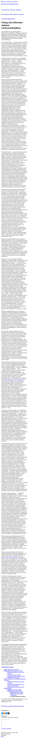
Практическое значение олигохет (15, 687)
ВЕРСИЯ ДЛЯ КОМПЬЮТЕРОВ (9, 4)
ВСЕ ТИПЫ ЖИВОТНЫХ (8, 18)
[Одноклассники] (4, 713)
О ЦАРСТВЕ (6, 9)
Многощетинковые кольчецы (13, 670)
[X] (8, 713)
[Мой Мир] (6, 713)
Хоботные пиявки (16, 692)
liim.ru (2, 736)
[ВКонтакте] (2, 713)
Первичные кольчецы (11, 669)
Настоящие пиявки (14, 691)
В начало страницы (6, 728)
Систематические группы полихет (16, 676)
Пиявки (8, 688)
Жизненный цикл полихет (14, 674)
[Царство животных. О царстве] (9, 1)
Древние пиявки (14, 689)
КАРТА (13, 9)
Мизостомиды (13, 677)
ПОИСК (19, 9)
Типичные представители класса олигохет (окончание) (15, 685)
